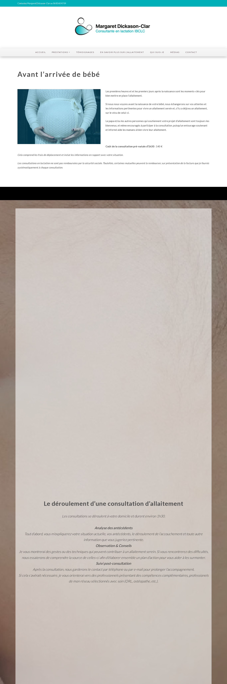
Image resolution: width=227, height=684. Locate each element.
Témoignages (85, 52)
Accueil (40, 52)
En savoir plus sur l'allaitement (122, 52)
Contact (191, 52)
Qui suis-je (157, 52)
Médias (174, 52)
